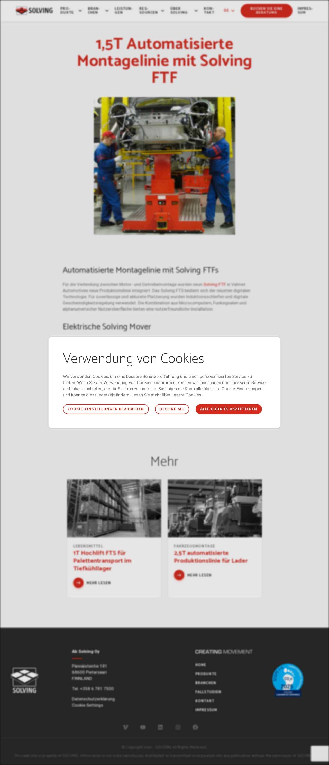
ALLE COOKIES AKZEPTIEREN (228, 409)
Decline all (172, 409)
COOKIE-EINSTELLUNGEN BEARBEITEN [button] (106, 409)
